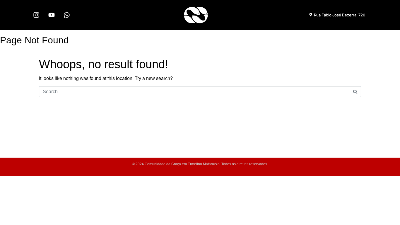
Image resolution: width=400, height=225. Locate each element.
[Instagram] (36, 15)
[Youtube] (51, 15)
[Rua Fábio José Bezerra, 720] (310, 14)
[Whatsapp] (67, 15)
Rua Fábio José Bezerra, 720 (339, 15)
